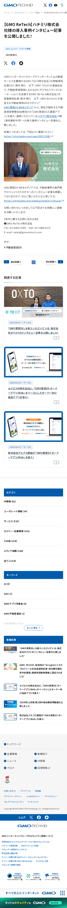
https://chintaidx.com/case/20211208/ (27, 136)
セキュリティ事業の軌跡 (11, 864)
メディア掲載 (34, 12)
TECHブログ (19, 12)
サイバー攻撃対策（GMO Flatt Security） (17, 861)
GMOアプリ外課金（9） (15, 603)
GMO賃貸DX (11, 54)
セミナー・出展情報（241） (17, 531)
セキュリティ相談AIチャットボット (14, 849)
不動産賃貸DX (14, 247)
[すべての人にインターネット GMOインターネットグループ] (29, 893)
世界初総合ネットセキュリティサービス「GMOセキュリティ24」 (26, 841)
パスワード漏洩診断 (10, 845)
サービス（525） (12, 521)
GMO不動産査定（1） (14, 613)
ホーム (6, 12)
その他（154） (10, 541)
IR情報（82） (10, 501)
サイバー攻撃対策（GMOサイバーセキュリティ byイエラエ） (24, 857)
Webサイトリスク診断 (30, 845)
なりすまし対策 (42, 861)
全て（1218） (10, 560)
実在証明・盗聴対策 (10, 853)
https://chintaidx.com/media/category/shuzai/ (33, 200)
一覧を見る (33, 262)
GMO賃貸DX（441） (14, 623)
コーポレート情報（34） (16, 511)
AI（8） (7, 583)
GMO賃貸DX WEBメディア (18, 107)
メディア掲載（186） (14, 550)
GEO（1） (8, 593)
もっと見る (32, 627)
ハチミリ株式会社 (47, 116)
